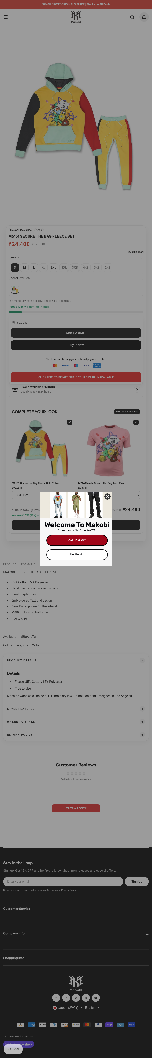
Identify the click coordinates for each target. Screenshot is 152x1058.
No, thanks (77, 554)
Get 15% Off (77, 540)
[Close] (107, 496)
